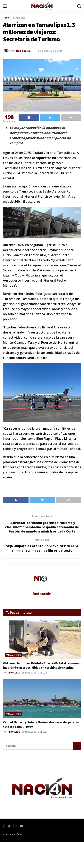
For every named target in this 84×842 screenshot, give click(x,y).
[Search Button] (77, 746)
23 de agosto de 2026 (35, 672)
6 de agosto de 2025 (50, 50)
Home (6, 17)
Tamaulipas (19, 17)
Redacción (23, 50)
